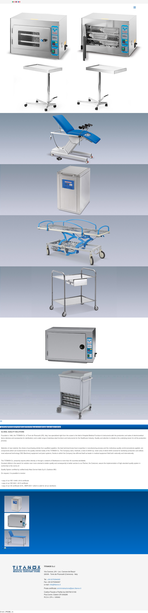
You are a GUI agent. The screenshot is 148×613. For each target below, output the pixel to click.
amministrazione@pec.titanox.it (69, 588)
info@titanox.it (55, 584)
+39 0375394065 (53, 579)
